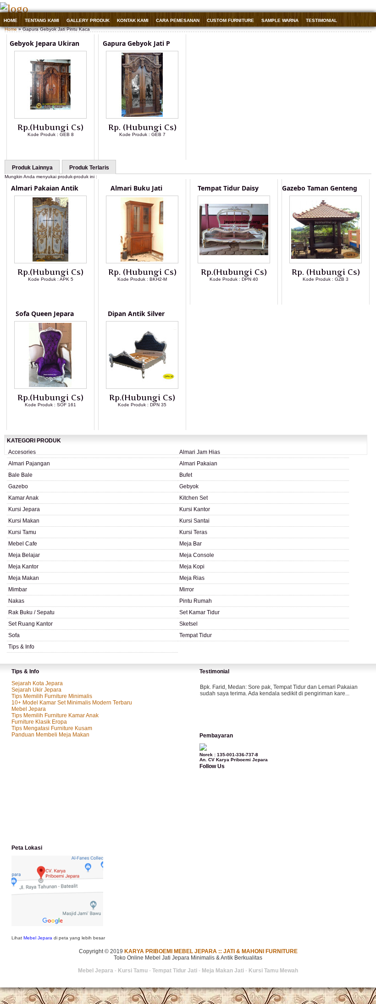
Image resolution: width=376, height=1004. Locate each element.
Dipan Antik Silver (136, 313)
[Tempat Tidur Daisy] (234, 261)
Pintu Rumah (195, 601)
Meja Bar (190, 543)
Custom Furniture (230, 20)
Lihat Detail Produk (57, 149)
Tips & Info (21, 647)
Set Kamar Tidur (199, 612)
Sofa (14, 635)
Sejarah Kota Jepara (37, 683)
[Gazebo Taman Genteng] (325, 261)
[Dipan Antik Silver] (142, 387)
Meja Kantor (23, 566)
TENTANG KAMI (42, 20)
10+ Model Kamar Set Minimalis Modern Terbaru (71, 702)
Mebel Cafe (22, 543)
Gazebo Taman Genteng (319, 188)
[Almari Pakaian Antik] (50, 261)
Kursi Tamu (22, 532)
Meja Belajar (24, 555)
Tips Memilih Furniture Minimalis (51, 696)
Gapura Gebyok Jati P (136, 43)
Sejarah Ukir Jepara (36, 690)
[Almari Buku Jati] (142, 261)
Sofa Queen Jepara (45, 313)
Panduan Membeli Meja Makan (50, 734)
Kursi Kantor (194, 509)
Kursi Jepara (24, 509)
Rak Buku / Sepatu (31, 612)
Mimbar (17, 589)
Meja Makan (23, 578)
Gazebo (18, 486)
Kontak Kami (133, 20)
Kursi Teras (193, 532)
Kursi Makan (23, 521)
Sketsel (188, 624)
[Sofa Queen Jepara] (50, 387)
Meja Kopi (192, 566)
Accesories (22, 452)
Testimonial (321, 20)
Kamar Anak (23, 498)
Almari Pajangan (29, 463)
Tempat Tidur (195, 635)
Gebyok (189, 486)
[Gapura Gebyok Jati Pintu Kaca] (142, 117)
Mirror (186, 589)
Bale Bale (20, 475)
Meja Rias (192, 578)
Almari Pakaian (198, 463)
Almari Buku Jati (136, 188)
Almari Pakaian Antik (44, 188)
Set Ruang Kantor (30, 624)
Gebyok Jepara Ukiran (44, 43)
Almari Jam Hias (199, 452)
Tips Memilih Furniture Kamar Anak (55, 715)
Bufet (185, 475)
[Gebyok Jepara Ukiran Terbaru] (50, 117)
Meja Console (196, 555)
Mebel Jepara (28, 709)
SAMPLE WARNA (280, 20)
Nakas (16, 601)
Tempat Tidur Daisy (228, 188)
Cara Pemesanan (177, 20)
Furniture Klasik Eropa (39, 722)
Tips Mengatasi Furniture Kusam (51, 728)
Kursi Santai (194, 521)
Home (10, 20)
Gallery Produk (88, 20)
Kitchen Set (193, 498)
